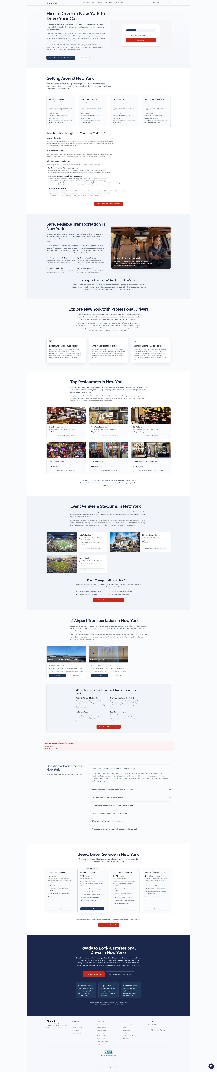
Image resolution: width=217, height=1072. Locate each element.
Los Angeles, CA (127, 1025)
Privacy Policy (110, 1064)
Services (99, 2)
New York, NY (126, 1033)
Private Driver (101, 1038)
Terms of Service (119, 1064)
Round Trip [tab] (131, 30)
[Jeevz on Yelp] (164, 1030)
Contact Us (83, 58)
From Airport (75, 675)
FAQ (93, 2)
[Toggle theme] (161, 2)
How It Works (86, 2)
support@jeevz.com (153, 1027)
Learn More (60, 909)
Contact (102, 1064)
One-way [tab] (141, 30)
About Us (95, 1064)
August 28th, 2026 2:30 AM (138, 35)
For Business (109, 2)
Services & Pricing (77, 1027)
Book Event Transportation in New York (108, 600)
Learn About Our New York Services (61, 58)
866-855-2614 (154, 2)
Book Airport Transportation (108, 727)
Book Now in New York (108, 925)
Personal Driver (101, 1030)
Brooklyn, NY (126, 1030)
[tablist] (141, 30)
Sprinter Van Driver (102, 1041)
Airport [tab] (151, 30)
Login (167, 2)
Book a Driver (141, 40)
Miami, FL (125, 1027)
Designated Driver (102, 1036)
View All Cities (126, 1038)
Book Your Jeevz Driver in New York (108, 203)
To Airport (57, 675)
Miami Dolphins (101, 1027)
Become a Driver (119, 2)
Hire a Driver (100, 1033)
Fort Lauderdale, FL (128, 1036)
